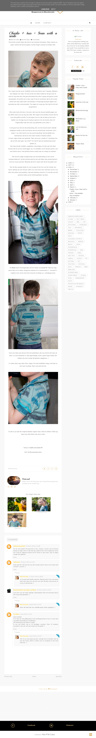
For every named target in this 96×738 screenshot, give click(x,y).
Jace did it (81, 255)
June (72, 180)
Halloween (71, 252)
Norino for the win (81, 135)
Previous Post (8, 676)
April (71, 185)
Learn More (45, 9)
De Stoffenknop (72, 250)
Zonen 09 (44, 268)
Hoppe (79, 252)
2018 (70, 163)
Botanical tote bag (82, 110)
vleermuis (70, 289)
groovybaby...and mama (75, 238)
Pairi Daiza (81, 264)
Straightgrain (83, 224)
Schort (70, 266)
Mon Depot (71, 261)
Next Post (59, 676)
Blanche (70, 244)
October (73, 174)
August (72, 178)
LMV (84, 221)
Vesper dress (80, 144)
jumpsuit (83, 275)
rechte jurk (71, 241)
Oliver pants (71, 264)
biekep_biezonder (19, 546)
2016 (70, 167)
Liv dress (70, 219)
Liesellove (70, 258)
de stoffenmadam (73, 272)
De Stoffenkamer (72, 247)
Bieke (14, 268)
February (73, 198)
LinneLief (79, 258)
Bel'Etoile (80, 241)
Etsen (81, 250)
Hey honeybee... (75, 195)
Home (37, 23)
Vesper (86, 266)
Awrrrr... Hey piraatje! (76, 193)
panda (70, 278)
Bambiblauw (78, 227)
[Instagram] (77, 67)
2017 (70, 165)
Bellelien (70, 230)
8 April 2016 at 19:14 (35, 604)
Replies (18, 573)
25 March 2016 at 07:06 (44, 590)
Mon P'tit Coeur (24, 576)
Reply (15, 557)
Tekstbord (78, 266)
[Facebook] (72, 67)
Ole (79, 261)
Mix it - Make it (80, 219)
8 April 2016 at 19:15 (35, 636)
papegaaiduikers (79, 278)
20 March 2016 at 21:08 (33, 546)
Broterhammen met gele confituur (24, 590)
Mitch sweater (72, 224)
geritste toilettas (72, 275)
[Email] (82, 67)
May (71, 182)
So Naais (16, 614)
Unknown (16, 562)
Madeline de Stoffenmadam (75, 216)
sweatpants (79, 286)
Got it (53, 9)
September (74, 176)
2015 (70, 202)
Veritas (70, 236)
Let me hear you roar (42, 512)
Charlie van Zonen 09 (35, 447)
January (72, 200)
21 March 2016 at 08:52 (36, 576)
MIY (86, 258)
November (73, 172)
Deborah (26, 479)
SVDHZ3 (80, 233)
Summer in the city (18, 512)
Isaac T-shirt (71, 255)
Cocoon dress (79, 230)
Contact (47, 23)
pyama (70, 280)
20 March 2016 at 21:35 (28, 562)
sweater (70, 286)
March (72, 187)
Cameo (78, 244)
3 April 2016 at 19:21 (26, 614)
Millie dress (71, 233)
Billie (78, 221)
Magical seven (18, 528)
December (73, 169)
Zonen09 (70, 221)
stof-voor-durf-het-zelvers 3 (76, 283)
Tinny (69, 227)
